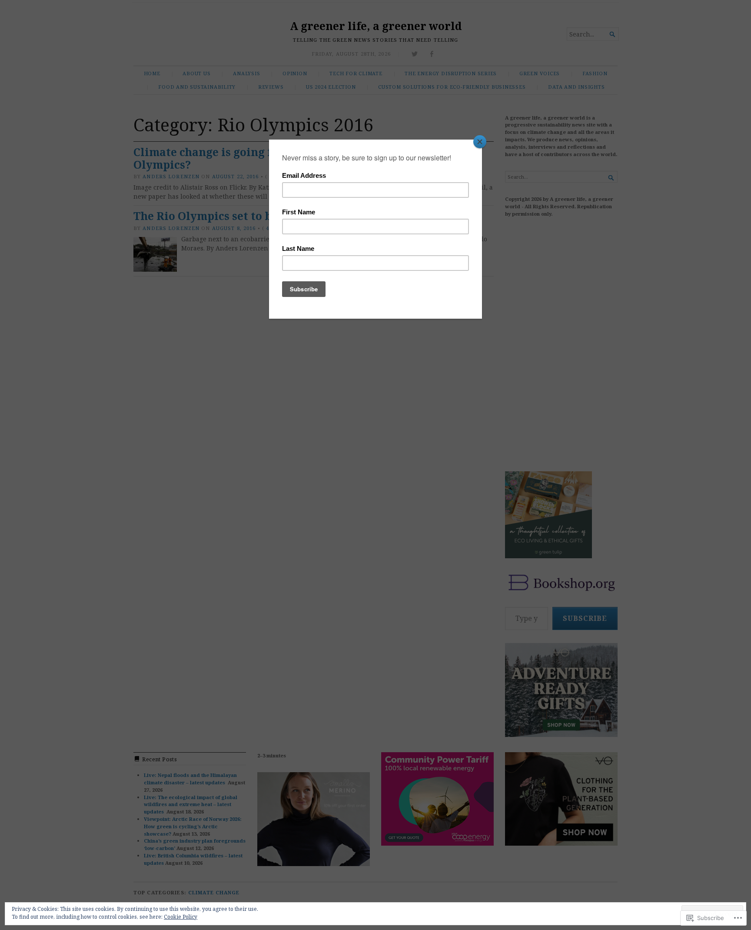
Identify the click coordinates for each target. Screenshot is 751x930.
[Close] (479, 141)
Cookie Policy (180, 916)
